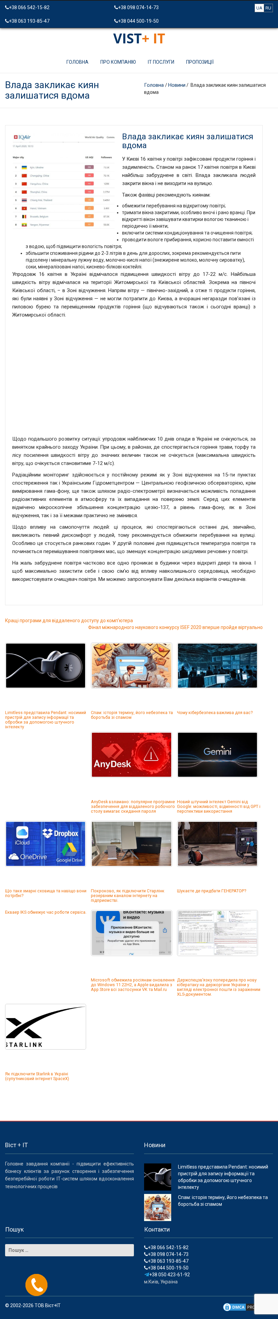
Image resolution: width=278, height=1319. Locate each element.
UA (259, 8)
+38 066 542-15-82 (29, 7)
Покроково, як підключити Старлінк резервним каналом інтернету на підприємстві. (127, 895)
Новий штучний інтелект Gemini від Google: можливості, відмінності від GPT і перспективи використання (218, 806)
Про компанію (118, 62)
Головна (77, 62)
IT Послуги (161, 62)
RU (268, 8)
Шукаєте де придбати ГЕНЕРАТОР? (211, 890)
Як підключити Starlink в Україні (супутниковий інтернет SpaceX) (37, 1076)
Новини (176, 85)
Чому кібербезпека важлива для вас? (215, 712)
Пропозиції (200, 62)
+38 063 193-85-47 (29, 21)
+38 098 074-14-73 (138, 7)
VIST (139, 38)
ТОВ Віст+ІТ (48, 1305)
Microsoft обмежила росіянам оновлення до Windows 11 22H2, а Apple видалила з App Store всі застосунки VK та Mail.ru (133, 984)
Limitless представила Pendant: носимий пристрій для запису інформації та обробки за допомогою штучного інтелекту (45, 719)
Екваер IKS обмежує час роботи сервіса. (45, 912)
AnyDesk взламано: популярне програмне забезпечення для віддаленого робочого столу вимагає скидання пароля (133, 806)
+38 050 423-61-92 (169, 1274)
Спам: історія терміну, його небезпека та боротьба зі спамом (132, 715)
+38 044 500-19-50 (138, 21)
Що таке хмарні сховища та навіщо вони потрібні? (45, 893)
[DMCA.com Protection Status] (247, 1306)
